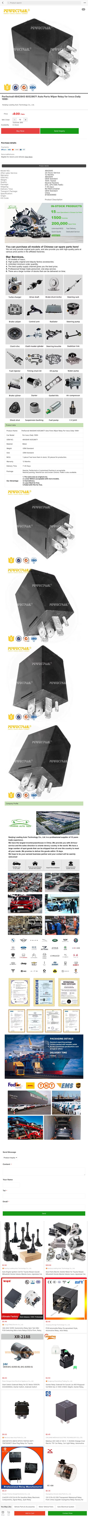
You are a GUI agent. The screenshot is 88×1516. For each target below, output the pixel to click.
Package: (4, 184)
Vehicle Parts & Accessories (24, 1507)
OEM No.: (5, 177)
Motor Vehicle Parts (46, 1507)
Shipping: (5, 187)
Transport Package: (9, 191)
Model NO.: (5, 171)
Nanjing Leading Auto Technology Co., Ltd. (18, 105)
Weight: (4, 180)
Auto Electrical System (65, 1507)
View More (28, 157)
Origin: (3, 196)
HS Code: (5, 198)
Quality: (4, 182)
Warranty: (5, 175)
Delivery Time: (7, 189)
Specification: (6, 193)
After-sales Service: (9, 173)
